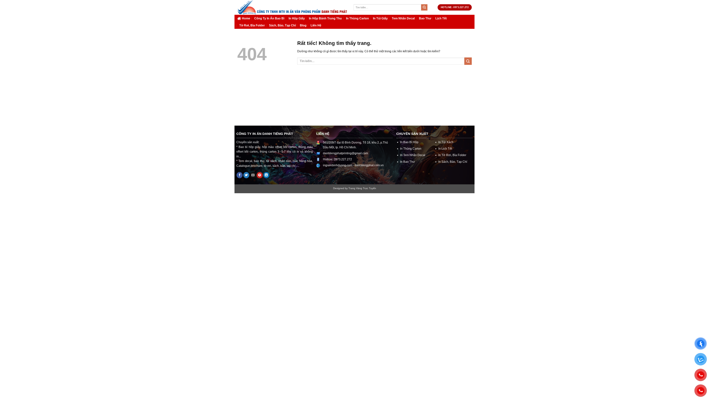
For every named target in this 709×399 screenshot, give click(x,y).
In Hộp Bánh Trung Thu (325, 18)
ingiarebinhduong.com (337, 165)
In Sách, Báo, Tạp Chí (452, 161)
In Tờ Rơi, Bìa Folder (452, 155)
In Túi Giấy (380, 18)
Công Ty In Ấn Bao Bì (269, 18)
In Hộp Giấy (297, 18)
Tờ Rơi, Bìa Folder (252, 25)
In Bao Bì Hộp (409, 142)
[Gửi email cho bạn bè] (253, 175)
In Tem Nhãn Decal (412, 155)
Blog (303, 25)
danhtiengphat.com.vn (369, 165)
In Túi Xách (445, 142)
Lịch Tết (441, 18)
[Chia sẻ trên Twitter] (246, 175)
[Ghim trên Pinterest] (260, 175)
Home (246, 18)
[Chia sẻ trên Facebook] (240, 175)
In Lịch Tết (445, 148)
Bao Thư (425, 18)
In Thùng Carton (357, 18)
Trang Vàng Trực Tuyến (362, 188)
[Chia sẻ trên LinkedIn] (266, 175)
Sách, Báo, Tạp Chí (282, 25)
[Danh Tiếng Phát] (292, 7)
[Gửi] (424, 7)
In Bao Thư (407, 161)
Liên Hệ (316, 25)
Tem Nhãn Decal (403, 18)
